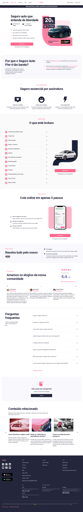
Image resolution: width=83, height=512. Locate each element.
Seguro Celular (45, 462)
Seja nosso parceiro (26, 475)
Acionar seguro (25, 462)
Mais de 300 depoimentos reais (68, 281)
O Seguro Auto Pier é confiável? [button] (41, 343)
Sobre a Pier (24, 473)
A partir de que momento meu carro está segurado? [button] (46, 336)
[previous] (7, 286)
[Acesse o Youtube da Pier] (3, 467)
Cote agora (22, 44)
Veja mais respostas (37, 370)
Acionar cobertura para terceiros (69, 470)
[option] (18, 296)
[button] (26, 132)
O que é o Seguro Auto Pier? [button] (40, 315)
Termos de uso (5, 506)
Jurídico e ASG (25, 478)
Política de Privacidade (14, 506)
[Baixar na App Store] (7, 474)
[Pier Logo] (41, 2)
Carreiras (24, 467)
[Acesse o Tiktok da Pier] (6, 467)
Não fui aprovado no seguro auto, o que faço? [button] (44, 356)
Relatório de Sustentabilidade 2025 (29, 480)
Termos (42, 395)
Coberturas (64, 467)
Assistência (64, 465)
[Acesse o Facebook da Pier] (3, 464)
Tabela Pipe (44, 465)
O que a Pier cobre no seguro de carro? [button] (43, 329)
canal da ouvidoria (65, 492)
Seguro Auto (65, 462)
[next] (75, 286)
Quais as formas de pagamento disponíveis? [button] (44, 350)
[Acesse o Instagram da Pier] (6, 464)
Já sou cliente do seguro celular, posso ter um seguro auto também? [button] (50, 363)
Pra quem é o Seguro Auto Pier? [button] (41, 322)
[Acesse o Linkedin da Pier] (10, 464)
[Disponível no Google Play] (7, 479)
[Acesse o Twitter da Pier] (10, 467)
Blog (23, 470)
